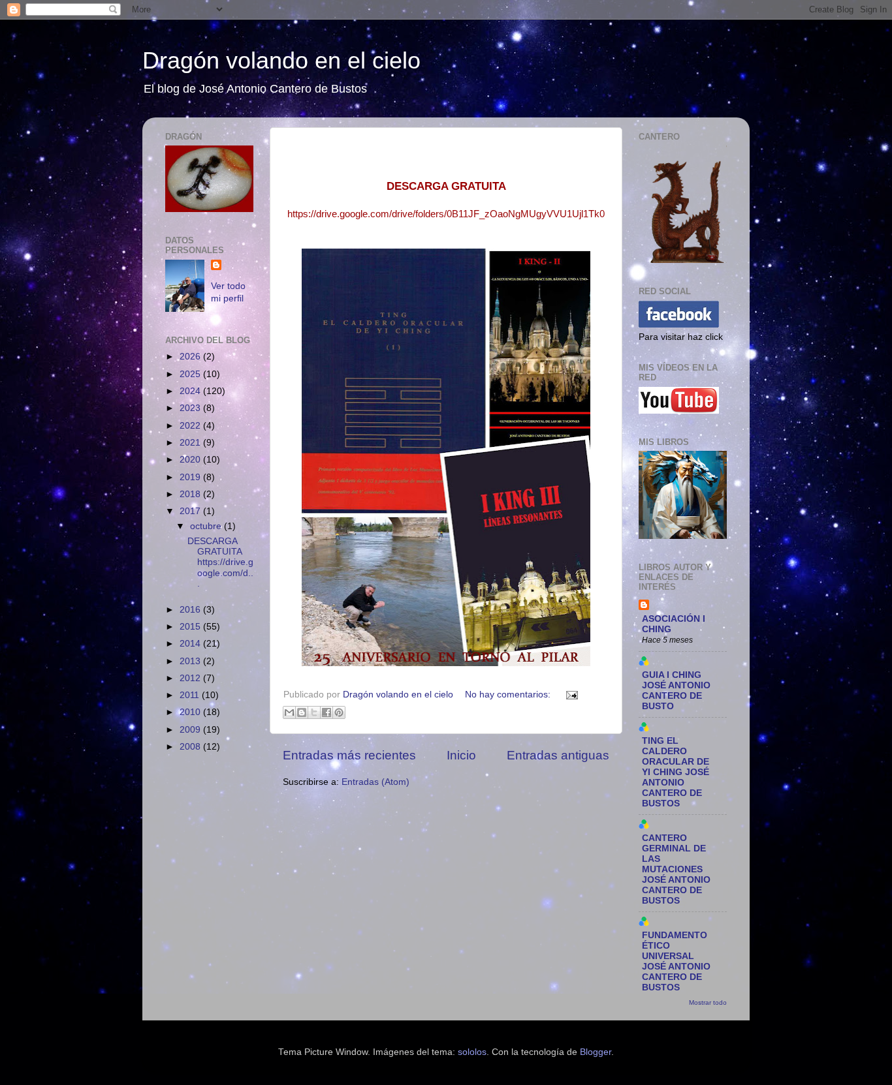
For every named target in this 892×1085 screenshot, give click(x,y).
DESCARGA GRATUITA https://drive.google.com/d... (220, 562)
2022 (191, 426)
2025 (191, 374)
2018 (191, 494)
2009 (191, 730)
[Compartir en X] (314, 712)
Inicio (461, 755)
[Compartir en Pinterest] (338, 712)
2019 (191, 477)
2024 (191, 391)
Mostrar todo (708, 1002)
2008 (191, 747)
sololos (472, 1052)
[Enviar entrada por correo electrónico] (570, 694)
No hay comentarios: (509, 694)
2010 (191, 712)
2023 (191, 408)
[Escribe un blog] (301, 712)
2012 (191, 678)
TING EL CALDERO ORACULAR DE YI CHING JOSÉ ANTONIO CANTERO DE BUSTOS (675, 772)
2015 (191, 627)
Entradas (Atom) (375, 782)
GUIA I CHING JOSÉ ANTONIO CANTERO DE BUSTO (676, 690)
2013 (191, 661)
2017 (191, 511)
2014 (191, 644)
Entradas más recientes (349, 755)
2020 (191, 460)
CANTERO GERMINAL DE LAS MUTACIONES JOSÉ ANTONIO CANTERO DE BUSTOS (676, 869)
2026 (191, 356)
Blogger (595, 1052)
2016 (191, 610)
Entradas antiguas (558, 755)
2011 (191, 695)
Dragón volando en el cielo (281, 60)
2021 (191, 443)
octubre (207, 526)
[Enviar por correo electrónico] (289, 712)
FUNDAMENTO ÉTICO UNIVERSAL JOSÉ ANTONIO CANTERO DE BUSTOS (676, 961)
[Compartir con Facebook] (326, 712)
